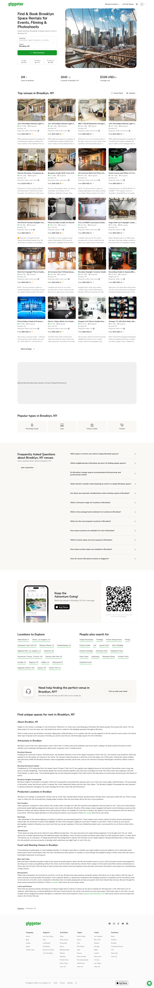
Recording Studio (82, 960)
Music (113, 936)
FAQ (44, 940)
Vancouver (97, 957)
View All (63, 967)
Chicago (96, 946)
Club (78, 950)
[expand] (135, 502)
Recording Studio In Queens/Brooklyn (123, 272)
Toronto (96, 960)
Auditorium (95, 657)
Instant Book (118, 93)
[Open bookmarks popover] (42, 101)
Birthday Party (64, 950)
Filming (127, 640)
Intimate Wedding (86, 651)
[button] (149, 983)
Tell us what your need (117, 691)
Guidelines (46, 946)
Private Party (64, 960)
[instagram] (114, 924)
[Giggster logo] (33, 924)
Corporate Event (86, 662)
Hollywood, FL (57, 662)
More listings (26, 349)
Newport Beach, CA (46, 645)
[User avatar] (142, 4)
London (96, 953)
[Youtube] (123, 924)
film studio (87, 813)
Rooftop (113, 943)
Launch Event (104, 645)
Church (79, 953)
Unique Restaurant (86, 640)
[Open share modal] (38, 101)
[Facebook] (110, 924)
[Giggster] (15, 4)
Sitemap (70, 983)
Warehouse (81, 963)
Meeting (62, 957)
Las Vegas (97, 963)
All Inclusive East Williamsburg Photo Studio (62, 272)
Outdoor (114, 940)
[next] (42, 110)
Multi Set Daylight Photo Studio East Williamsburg (31, 272)
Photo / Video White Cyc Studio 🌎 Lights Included (62, 321)
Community (46, 943)
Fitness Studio (85, 645)
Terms (55, 983)
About (28, 936)
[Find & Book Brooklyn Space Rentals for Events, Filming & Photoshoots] (77, 383)
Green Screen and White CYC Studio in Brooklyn (123, 173)
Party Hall (114, 953)
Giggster (20, 908)
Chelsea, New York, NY (53, 657)
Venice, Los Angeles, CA (41, 640)
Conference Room (117, 946)
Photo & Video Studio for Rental (61, 222)
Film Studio (80, 946)
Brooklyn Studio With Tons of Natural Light (62, 173)
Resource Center (48, 950)
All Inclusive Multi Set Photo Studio (92, 173)
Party (61, 936)
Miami (96, 950)
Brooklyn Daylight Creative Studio (92, 272)
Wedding (99, 640)
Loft (94, 645)
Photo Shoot (64, 940)
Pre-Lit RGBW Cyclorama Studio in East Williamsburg (92, 222)
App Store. (124, 616)
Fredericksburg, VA (64, 645)
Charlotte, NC (49, 651)
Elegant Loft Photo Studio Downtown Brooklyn (92, 321)
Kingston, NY (33, 662)
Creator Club (30, 950)
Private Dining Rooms (114, 640)
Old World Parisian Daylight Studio (31, 222)
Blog (27, 940)
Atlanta (96, 943)
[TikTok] (118, 924)
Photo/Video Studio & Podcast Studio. (31, 321)
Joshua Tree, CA (55, 668)
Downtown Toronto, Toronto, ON (29, 657)
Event (62, 946)
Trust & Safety (48, 953)
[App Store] (62, 606)
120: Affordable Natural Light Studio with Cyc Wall (31, 123)
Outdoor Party (123, 657)
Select (28, 946)
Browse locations (111, 4)
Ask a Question (27, 467)
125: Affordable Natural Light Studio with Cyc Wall (123, 123)
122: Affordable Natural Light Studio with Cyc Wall (62, 123)
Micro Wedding (117, 645)
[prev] (20, 110)
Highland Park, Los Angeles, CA (29, 651)
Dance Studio (81, 957)
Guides (28, 943)
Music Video (84, 657)
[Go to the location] (31, 110)
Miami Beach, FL (23, 640)
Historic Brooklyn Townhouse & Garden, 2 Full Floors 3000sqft (31, 173)
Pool (78, 943)
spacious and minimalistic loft (94, 894)
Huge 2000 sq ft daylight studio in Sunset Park (123, 222)
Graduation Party (117, 651)
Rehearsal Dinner (108, 657)
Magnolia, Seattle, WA (25, 668)
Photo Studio (81, 936)
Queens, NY (41, 668)
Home (79, 940)
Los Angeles (98, 936)
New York (97, 940)
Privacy (62, 983)
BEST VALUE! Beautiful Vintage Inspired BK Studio (92, 123)
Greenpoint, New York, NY (26, 645)
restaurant (54, 882)
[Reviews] (127, 924)
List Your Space (127, 4)
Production (63, 943)
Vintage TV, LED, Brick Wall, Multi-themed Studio (123, 321)
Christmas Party (102, 651)
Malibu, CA (45, 662)
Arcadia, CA (21, 662)
